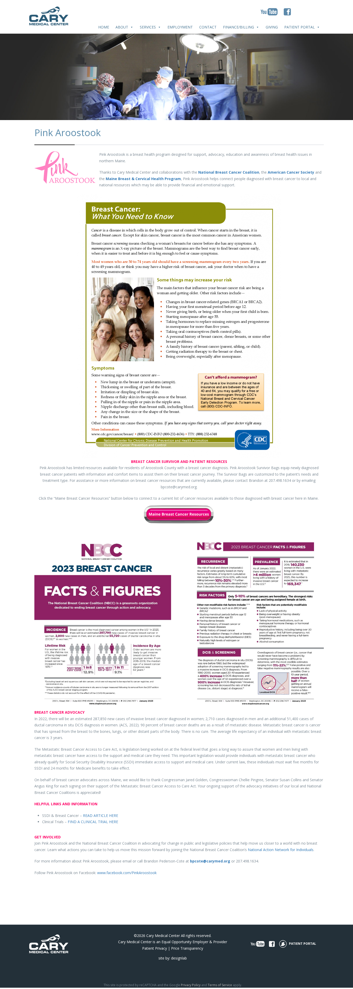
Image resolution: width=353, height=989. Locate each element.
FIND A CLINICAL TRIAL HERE (93, 821)
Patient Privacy (154, 948)
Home (103, 27)
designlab (179, 958)
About (122, 27)
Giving (272, 27)
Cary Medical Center (163, 935)
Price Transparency (187, 948)
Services (148, 27)
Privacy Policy (191, 985)
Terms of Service (220, 985)
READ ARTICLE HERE (100, 815)
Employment (180, 27)
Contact (208, 27)
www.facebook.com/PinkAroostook (127, 872)
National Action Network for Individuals (280, 849)
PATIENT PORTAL (302, 943)
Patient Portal (299, 27)
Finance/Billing (238, 27)
